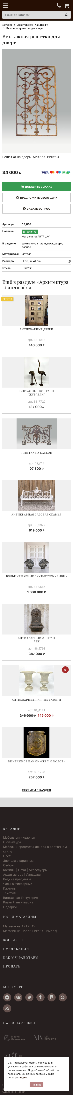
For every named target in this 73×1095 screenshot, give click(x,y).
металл (26, 253)
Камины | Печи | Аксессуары (25, 870)
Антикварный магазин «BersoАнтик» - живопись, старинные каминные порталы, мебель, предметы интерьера (26, 6)
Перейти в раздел (36, 790)
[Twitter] (29, 997)
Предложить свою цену (38, 197)
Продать (11, 966)
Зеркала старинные (18, 861)
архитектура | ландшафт (37, 243)
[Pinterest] (63, 997)
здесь (23, 1077)
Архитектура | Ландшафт (22, 874)
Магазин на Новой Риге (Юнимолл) (30, 931)
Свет (7, 856)
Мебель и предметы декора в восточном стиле (35, 849)
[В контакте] (18, 997)
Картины (9, 888)
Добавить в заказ (38, 186)
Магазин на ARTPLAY (36, 236)
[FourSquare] (51, 997)
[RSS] (7, 1008)
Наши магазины (19, 916)
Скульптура (12, 842)
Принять (36, 1084)
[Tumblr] (40, 997)
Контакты (13, 940)
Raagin (21, 1091)
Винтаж (27, 268)
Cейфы (8, 865)
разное (26, 246)
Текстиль (10, 893)
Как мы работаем (21, 957)
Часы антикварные (17, 884)
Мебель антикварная (19, 837)
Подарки (10, 907)
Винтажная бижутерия (20, 898)
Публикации (16, 949)
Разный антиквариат (19, 902)
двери (58, 243)
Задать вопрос (38, 208)
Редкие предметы (17, 879)
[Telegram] (7, 997)
